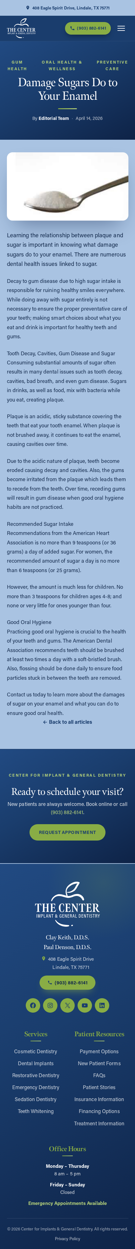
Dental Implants (36, 1063)
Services (35, 1034)
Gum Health (17, 65)
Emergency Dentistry (35, 1087)
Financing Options (99, 1111)
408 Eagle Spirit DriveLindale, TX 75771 (71, 963)
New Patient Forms (99, 1063)
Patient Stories (99, 1087)
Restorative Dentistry (35, 1075)
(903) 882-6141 (67, 812)
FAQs (99, 1075)
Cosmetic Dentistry (35, 1051)
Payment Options (99, 1051)
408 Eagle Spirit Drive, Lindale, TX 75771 (71, 7)
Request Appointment (67, 832)
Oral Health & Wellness (62, 65)
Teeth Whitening (36, 1111)
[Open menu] (121, 28)
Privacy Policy (67, 1238)
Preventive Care (112, 65)
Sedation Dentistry (36, 1099)
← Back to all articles (67, 721)
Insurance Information (99, 1099)
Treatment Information (99, 1123)
